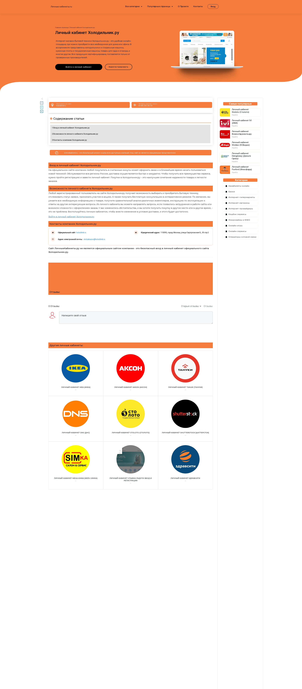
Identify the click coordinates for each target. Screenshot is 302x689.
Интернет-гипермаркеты (242, 197)
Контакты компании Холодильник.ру (70, 140)
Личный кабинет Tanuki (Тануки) (185, 373)
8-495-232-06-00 (145, 106)
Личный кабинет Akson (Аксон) (130, 373)
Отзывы (208, 306)
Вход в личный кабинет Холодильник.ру (71, 128)
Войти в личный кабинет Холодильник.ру (71, 216)
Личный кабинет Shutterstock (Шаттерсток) (185, 418)
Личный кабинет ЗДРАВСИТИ (185, 465)
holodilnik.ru (61, 106)
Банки (232, 191)
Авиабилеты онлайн (239, 186)
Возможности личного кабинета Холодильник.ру (75, 134)
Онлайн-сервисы (237, 231)
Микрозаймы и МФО (239, 220)
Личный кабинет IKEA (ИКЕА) (75, 373)
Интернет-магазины (239, 203)
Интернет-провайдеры (241, 208)
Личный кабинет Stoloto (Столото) (130, 418)
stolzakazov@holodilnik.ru (94, 239)
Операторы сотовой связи (242, 237)
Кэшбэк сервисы (237, 214)
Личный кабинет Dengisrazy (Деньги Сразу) (241, 156)
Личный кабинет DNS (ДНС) (75, 418)
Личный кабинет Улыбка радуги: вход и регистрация (130, 465)
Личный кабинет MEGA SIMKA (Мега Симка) (75, 465)
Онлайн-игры (236, 225)
